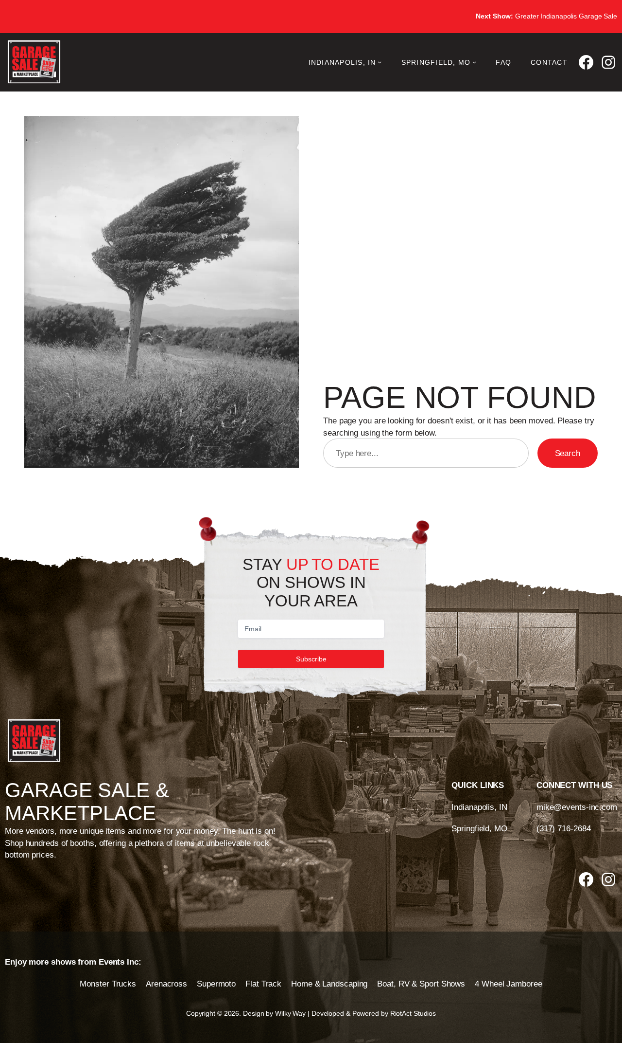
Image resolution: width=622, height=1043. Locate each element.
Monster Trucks (108, 983)
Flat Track (263, 983)
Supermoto (216, 983)
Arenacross (166, 983)
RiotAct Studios (413, 1013)
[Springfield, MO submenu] (474, 62)
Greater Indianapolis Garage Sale (546, 16)
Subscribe (311, 659)
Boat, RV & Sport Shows (421, 983)
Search (567, 453)
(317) (546, 828)
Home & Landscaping (329, 983)
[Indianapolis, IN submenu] (379, 62)
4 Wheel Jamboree (508, 983)
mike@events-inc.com (576, 807)
